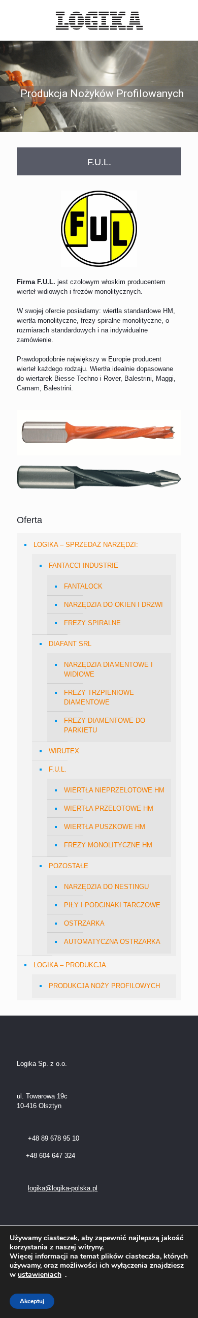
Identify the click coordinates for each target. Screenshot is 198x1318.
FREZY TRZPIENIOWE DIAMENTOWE (99, 697)
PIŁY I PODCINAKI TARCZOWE (112, 905)
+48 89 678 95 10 (52, 1138)
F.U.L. (58, 769)
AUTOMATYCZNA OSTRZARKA (112, 941)
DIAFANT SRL (70, 644)
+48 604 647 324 (50, 1155)
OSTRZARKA (84, 923)
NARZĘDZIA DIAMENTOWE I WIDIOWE (108, 669)
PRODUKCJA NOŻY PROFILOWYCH (104, 986)
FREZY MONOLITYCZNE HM (108, 845)
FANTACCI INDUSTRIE (83, 565)
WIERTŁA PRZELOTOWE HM (108, 808)
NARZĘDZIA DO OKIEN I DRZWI (113, 604)
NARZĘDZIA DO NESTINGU (106, 887)
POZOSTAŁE (68, 866)
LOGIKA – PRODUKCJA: (71, 965)
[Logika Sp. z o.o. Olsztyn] (99, 20)
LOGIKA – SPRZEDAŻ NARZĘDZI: (86, 544)
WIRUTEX (64, 751)
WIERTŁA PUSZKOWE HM (104, 827)
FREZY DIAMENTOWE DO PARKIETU (104, 725)
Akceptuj (32, 1301)
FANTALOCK (83, 586)
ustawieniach (39, 1274)
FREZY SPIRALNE (92, 623)
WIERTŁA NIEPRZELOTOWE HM (114, 790)
